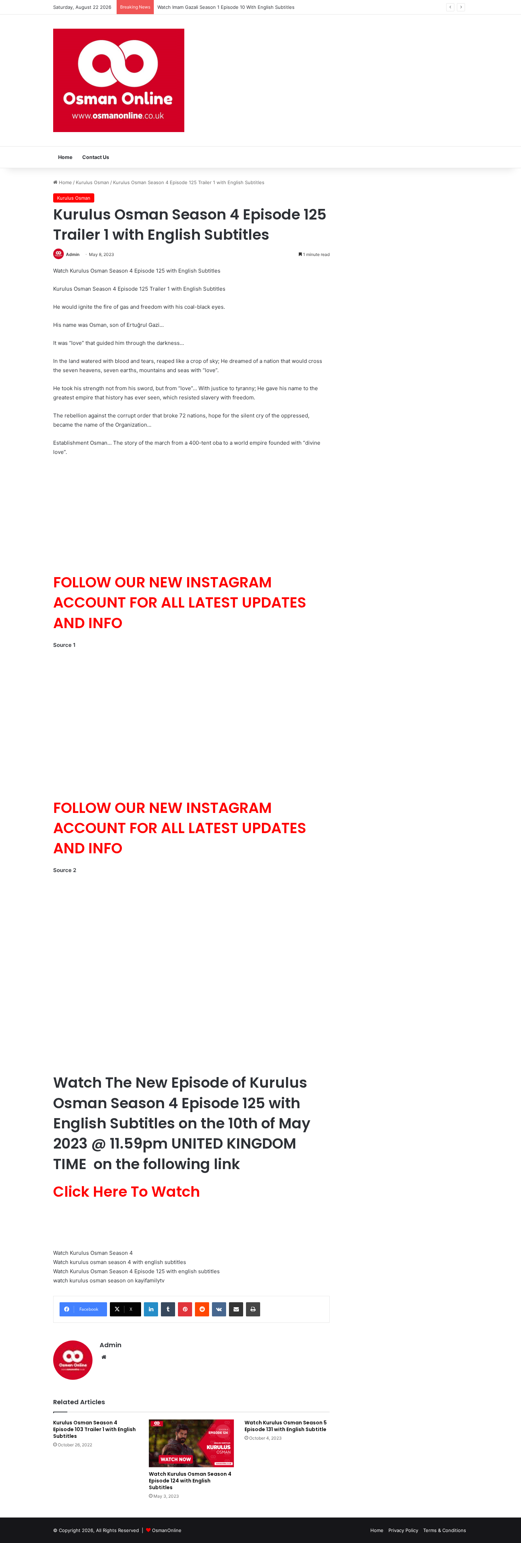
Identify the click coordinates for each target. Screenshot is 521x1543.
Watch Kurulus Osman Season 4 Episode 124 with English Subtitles (190, 1480)
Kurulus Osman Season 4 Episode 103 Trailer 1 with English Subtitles (94, 1429)
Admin (72, 254)
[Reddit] (202, 1309)
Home (65, 157)
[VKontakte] (219, 1309)
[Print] (253, 1309)
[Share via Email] (236, 1309)
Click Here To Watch (126, 1192)
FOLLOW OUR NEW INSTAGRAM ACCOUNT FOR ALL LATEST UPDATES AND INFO (179, 602)
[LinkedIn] (151, 1309)
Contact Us (95, 157)
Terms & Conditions (444, 1530)
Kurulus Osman (92, 182)
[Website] (104, 1357)
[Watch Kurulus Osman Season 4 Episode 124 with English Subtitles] (191, 1443)
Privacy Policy (403, 1530)
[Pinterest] (185, 1309)
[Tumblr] (168, 1309)
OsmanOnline (166, 1530)
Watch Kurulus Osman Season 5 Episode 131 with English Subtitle (286, 1426)
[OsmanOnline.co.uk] (118, 80)
